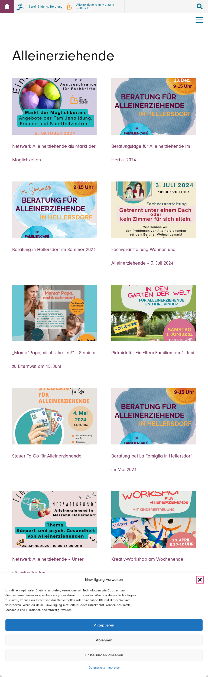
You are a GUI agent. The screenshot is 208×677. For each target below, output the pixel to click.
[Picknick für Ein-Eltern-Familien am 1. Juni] (153, 313)
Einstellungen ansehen (104, 655)
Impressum (115, 667)
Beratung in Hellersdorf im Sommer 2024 (54, 249)
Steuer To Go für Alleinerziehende (47, 456)
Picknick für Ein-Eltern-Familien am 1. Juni (152, 353)
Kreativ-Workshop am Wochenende (147, 559)
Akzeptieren (104, 625)
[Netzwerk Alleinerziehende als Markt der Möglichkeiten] (54, 106)
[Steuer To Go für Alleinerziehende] (54, 416)
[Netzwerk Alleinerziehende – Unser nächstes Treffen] (54, 519)
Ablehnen (104, 640)
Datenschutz (97, 667)
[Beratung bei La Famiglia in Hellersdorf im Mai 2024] (153, 416)
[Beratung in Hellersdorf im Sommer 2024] (54, 209)
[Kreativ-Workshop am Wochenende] (153, 519)
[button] (200, 579)
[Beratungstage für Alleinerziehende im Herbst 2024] (153, 106)
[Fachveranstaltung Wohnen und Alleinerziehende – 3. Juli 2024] (153, 209)
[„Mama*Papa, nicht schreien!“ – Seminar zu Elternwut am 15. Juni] (54, 313)
